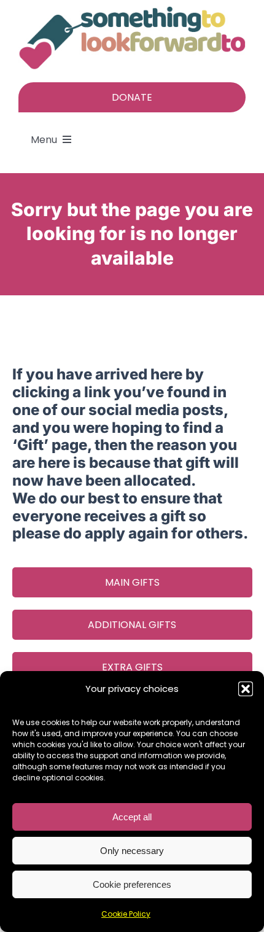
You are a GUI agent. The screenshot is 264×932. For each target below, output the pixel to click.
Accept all (132, 817)
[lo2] (132, 11)
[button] (245, 689)
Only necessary (132, 850)
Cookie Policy (125, 914)
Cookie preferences (132, 884)
